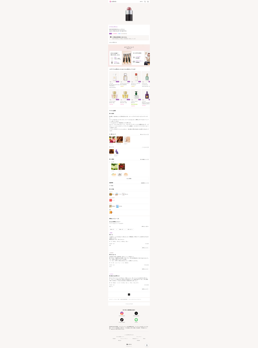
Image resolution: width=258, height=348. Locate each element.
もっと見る (129, 178)
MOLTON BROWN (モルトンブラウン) (117, 29)
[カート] (148, 1)
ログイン (141, 1)
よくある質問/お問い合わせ (129, 334)
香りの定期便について (120, 336)
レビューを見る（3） (113, 42)
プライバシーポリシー (124, 338)
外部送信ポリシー (135, 338)
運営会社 (119, 340)
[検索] (145, 1)
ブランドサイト (138, 336)
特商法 (144, 338)
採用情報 (138, 340)
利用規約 (114, 338)
